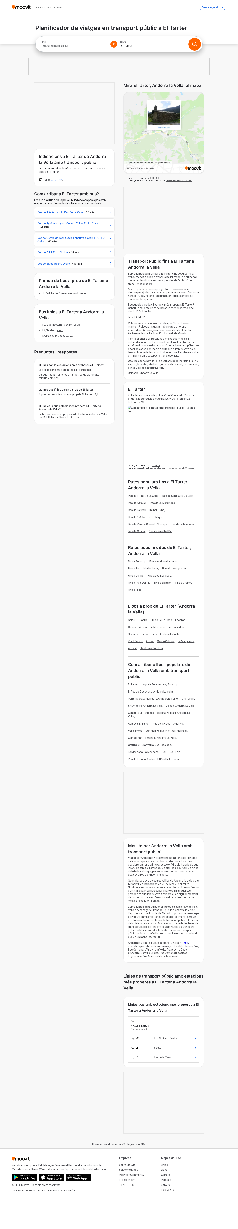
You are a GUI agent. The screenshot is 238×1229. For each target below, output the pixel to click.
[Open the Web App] (78, 1177)
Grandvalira (188, 698)
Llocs (164, 1169)
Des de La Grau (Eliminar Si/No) (146, 510)
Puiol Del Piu (135, 641)
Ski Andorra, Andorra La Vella (145, 705)
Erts (154, 634)
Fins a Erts (134, 589)
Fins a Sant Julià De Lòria (143, 568)
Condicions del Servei (23, 1190)
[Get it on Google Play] (24, 1177)
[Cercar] (194, 44)
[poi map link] (163, 133)
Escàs (145, 634)
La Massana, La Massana (143, 751)
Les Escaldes (176, 627)
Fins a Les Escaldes (159, 575)
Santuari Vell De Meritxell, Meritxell (166, 730)
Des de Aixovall (137, 502)
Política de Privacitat (49, 1190)
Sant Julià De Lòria (151, 648)
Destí (123, 42)
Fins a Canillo (136, 575)
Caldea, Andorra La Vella (180, 705)
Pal (163, 751)
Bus (186, 942)
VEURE (83, 293)
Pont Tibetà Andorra (140, 698)
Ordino (132, 627)
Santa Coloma (165, 641)
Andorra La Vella (169, 634)
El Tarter (133, 684)
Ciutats (165, 1184)
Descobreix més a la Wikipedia (179, 181)
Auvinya (178, 723)
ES (132, 1185)
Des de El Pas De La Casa (143, 495)
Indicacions (168, 1189)
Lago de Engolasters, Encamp (160, 684)
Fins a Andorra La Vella (162, 561)
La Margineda (186, 641)
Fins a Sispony (162, 582)
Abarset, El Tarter (138, 723)
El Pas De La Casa (161, 620)
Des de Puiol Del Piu (160, 531)
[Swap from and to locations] (113, 44)
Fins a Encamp (137, 561)
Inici (44, 42)
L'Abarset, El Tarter (167, 698)
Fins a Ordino (183, 582)
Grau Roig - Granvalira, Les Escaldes (149, 744)
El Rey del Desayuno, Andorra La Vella (150, 691)
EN (123, 1185)
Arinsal (150, 641)
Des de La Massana (182, 524)
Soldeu (132, 620)
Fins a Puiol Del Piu (139, 582)
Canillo (144, 620)
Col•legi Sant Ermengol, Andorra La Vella (152, 737)
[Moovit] (21, 7)
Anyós (143, 627)
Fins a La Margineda (174, 568)
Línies (164, 1164)
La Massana (157, 627)
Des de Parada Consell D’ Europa (147, 524)
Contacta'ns (69, 1190)
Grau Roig (174, 751)
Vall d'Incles (135, 730)
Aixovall (132, 648)
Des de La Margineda (162, 502)
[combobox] (74, 46)
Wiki (143, 402)
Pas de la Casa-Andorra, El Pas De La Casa (153, 759)
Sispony (133, 634)
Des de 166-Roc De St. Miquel (145, 517)
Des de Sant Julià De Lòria (178, 495)
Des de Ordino (136, 531)
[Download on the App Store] (51, 1177)
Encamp (180, 620)
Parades (166, 1179)
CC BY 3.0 (154, 178)
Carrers (165, 1174)
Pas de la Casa (161, 723)
